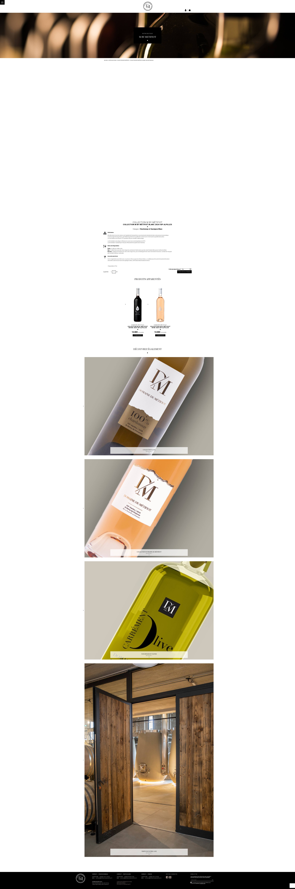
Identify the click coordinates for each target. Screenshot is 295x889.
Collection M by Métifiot (123, 60)
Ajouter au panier (184, 271)
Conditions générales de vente (124, 881)
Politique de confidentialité (123, 884)
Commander (138, 335)
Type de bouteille (174, 269)
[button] (2, 2)
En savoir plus (202, 883)
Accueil (106, 60)
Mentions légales (121, 883)
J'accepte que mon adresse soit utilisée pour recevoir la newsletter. (201, 883)
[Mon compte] (185, 10)
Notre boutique (112, 60)
